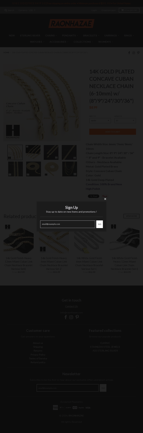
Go (99, 224)
